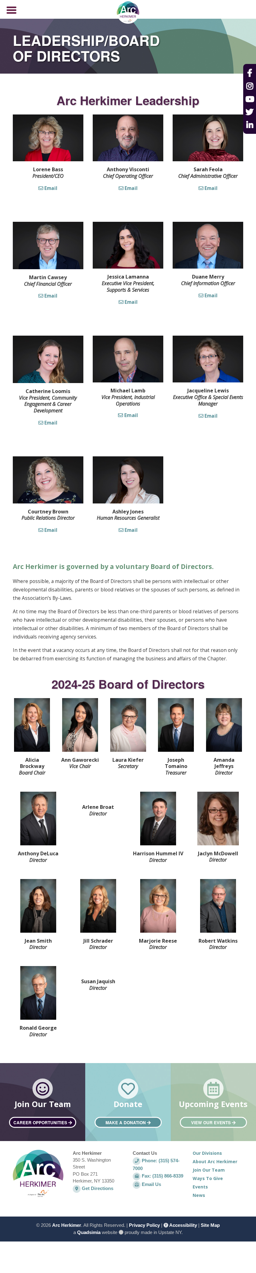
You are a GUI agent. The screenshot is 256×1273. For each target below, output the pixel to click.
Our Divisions (207, 1153)
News (199, 1195)
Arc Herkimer (66, 1225)
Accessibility (182, 1225)
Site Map (210, 1225)
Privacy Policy (144, 1225)
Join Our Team (209, 1170)
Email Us (150, 1184)
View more (42, 1106)
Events (200, 1187)
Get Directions (97, 1188)
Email (50, 188)
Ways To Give (208, 1178)
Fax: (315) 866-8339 (161, 1175)
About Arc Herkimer (215, 1161)
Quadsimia (89, 1232)
